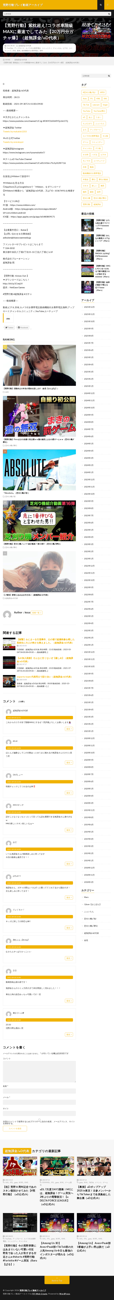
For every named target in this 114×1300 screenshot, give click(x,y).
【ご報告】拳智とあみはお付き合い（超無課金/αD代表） (26, 595)
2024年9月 (89, 415)
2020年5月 (89, 788)
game (16, 1182)
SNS (105, 98)
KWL (98, 98)
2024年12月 (89, 393)
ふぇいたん (99, 123)
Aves (85, 98)
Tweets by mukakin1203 (15, 131)
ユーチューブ (99, 161)
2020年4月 (89, 796)
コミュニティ (47, 48)
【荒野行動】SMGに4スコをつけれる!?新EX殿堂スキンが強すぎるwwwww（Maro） (102, 271)
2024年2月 (89, 465)
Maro (86, 897)
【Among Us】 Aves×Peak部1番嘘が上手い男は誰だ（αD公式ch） (94, 1247)
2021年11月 (89, 659)
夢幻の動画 (103, 179)
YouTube (10, 48)
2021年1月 (89, 731)
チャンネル (57, 48)
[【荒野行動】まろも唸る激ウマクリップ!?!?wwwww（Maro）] (87, 225)
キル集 (105, 136)
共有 (14, 50)
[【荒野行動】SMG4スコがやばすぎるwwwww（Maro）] (87, 255)
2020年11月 (89, 745)
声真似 (85, 179)
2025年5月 (89, 357)
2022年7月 (89, 602)
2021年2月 (89, 724)
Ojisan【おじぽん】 (92, 904)
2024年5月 (89, 443)
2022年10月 (89, 580)
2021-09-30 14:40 (14, 917)
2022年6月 (89, 609)
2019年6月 (89, 824)
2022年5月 (89, 616)
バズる (94, 154)
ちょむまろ (87, 123)
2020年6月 (89, 781)
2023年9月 (89, 501)
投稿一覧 (35, 613)
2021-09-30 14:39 (14, 883)
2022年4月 (89, 623)
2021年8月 (89, 681)
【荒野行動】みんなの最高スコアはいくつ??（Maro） (103, 238)
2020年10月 (89, 752)
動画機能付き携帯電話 (30, 50)
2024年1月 (89, 472)
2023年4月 (89, 537)
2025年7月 (89, 343)
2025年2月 (89, 379)
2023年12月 (89, 479)
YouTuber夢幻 (99, 111)
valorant (96, 105)
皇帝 (99, 192)
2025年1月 (89, 386)
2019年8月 (89, 817)
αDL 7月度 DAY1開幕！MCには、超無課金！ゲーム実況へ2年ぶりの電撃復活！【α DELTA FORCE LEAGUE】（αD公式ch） (56, 1197)
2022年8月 (89, 594)
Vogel (105, 105)
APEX (102, 92)
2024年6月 (89, 436)
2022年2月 (89, 637)
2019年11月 (89, 810)
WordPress (64, 1294)
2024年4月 (89, 451)
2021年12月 (89, 652)
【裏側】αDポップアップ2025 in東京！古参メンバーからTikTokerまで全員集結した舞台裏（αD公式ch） (94, 1192)
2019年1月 (89, 860)
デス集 (98, 148)
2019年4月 (89, 839)
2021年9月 (89, 673)
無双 (102, 186)
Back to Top (57, 1280)
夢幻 (93, 179)
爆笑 (92, 192)
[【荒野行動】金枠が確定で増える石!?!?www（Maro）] (87, 287)
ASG (7, 1182)
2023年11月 (89, 486)
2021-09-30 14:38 (14, 748)
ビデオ (65, 48)
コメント (7, 1058)
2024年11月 (89, 400)
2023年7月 (89, 515)
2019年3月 (89, 846)
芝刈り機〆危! (10, 496)
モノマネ (86, 161)
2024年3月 (89, 458)
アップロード (19, 48)
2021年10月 (89, 666)
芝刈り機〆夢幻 (11, 445)
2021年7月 (89, 688)
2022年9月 (89, 587)
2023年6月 (89, 522)
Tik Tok (86, 105)
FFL (91, 98)
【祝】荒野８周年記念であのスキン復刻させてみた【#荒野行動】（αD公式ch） (19, 1190)
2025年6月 (89, 350)
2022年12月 (89, 566)
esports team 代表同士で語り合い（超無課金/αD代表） (45, 676)
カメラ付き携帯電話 (33, 48)
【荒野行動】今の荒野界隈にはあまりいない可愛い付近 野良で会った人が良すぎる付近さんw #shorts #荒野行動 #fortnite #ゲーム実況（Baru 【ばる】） (20, 1255)
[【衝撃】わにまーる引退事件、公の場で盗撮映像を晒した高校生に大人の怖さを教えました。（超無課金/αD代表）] (9, 644)
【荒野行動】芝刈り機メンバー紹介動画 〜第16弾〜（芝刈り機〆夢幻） (32, 544)
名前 (5, 1086)
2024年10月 (89, 407)
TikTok (91, 1182)
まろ (84, 130)
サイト (6, 1109)
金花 (7, 392)
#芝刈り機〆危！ (90, 92)
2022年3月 (89, 630)
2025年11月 (89, 314)
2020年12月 (89, 738)
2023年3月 (89, 544)
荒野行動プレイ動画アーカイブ (33, 1290)
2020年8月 (89, 767)
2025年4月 (89, 364)
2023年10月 (89, 494)
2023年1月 (89, 558)
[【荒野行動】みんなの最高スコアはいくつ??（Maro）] (87, 240)
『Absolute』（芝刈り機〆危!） (16, 493)
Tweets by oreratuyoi (13, 142)
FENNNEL (46, 1182)
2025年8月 (89, 336)
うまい (98, 117)
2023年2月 (89, 551)
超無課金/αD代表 (25, 45)
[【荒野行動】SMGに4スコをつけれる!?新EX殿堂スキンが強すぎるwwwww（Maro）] (87, 271)
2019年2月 (89, 853)
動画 (18, 50)
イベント (98, 1182)
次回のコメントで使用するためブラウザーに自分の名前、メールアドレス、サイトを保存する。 (39, 1122)
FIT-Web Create (39, 1294)
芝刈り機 (86, 198)
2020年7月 (89, 774)
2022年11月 (89, 573)
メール (6, 1097)
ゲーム (85, 142)
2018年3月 (89, 882)
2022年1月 (89, 645)
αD (84, 117)
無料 (41, 50)
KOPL (21, 1182)
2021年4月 (89, 709)
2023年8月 (89, 508)
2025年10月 (89, 321)
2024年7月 (89, 429)
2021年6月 (89, 695)
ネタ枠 (85, 154)
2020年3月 (89, 803)
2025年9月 (89, 328)
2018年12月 (89, 867)
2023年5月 (89, 530)
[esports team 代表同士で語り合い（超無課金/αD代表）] (9, 681)
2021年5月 (89, 702)
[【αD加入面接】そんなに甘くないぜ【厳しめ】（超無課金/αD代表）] (9, 662)
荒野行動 (86, 204)
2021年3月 (89, 717)
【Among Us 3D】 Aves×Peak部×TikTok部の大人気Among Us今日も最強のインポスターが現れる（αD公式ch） (57, 1250)
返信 (68, 729)
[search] (109, 14)
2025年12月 (89, 307)
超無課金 (97, 204)
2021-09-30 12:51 (14, 718)
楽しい (94, 186)
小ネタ (85, 186)
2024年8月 (89, 422)
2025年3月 (89, 371)
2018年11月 (89, 875)
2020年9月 (89, 760)
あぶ (90, 117)
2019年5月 (89, 832)
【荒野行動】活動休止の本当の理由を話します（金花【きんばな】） (31, 388)
